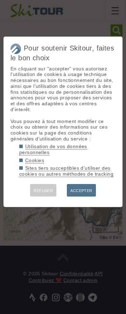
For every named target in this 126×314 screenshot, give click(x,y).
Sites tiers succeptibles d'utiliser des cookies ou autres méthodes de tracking (66, 171)
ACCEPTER (81, 191)
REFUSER (43, 191)
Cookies (34, 160)
